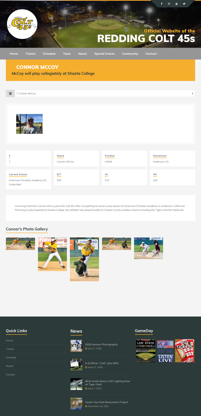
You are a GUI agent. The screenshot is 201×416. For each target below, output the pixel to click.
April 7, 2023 (94, 388)
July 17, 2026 (95, 348)
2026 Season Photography (101, 344)
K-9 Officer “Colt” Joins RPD (102, 363)
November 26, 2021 (98, 406)
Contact (151, 53)
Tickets (10, 349)
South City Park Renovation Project (106, 402)
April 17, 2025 (95, 367)
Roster (10, 366)
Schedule (11, 357)
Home (14, 53)
